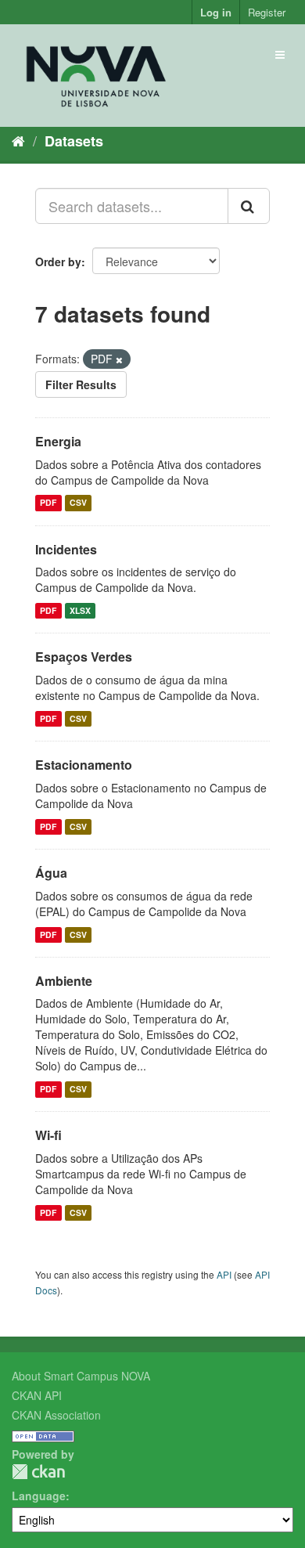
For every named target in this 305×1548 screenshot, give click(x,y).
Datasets (74, 141)
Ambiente (63, 981)
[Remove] (119, 359)
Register (266, 12)
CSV (78, 503)
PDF (48, 503)
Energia (58, 441)
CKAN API (37, 1395)
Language (39, 1495)
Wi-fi (48, 1135)
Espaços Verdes (83, 657)
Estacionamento (83, 765)
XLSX (80, 610)
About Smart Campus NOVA (81, 1376)
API (224, 1274)
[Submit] (249, 206)
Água (51, 873)
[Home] (18, 140)
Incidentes (66, 549)
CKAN (38, 1471)
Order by (58, 261)
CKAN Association (56, 1415)
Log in (215, 12)
